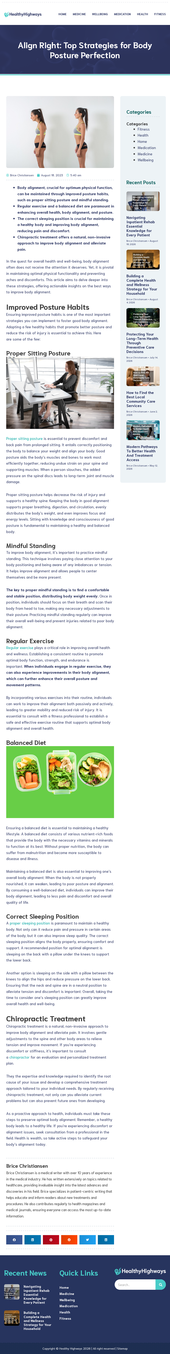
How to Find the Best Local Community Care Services (140, 399)
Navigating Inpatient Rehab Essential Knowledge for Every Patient (140, 226)
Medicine (79, 14)
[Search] (160, 1284)
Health (142, 14)
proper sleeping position (30, 922)
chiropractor (19, 1056)
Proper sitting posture (24, 438)
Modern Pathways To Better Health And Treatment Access (142, 453)
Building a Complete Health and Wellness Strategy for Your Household (141, 284)
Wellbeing (100, 14)
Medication (122, 14)
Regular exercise (19, 647)
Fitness (160, 14)
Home (62, 14)
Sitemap (122, 1348)
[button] (14, 1239)
